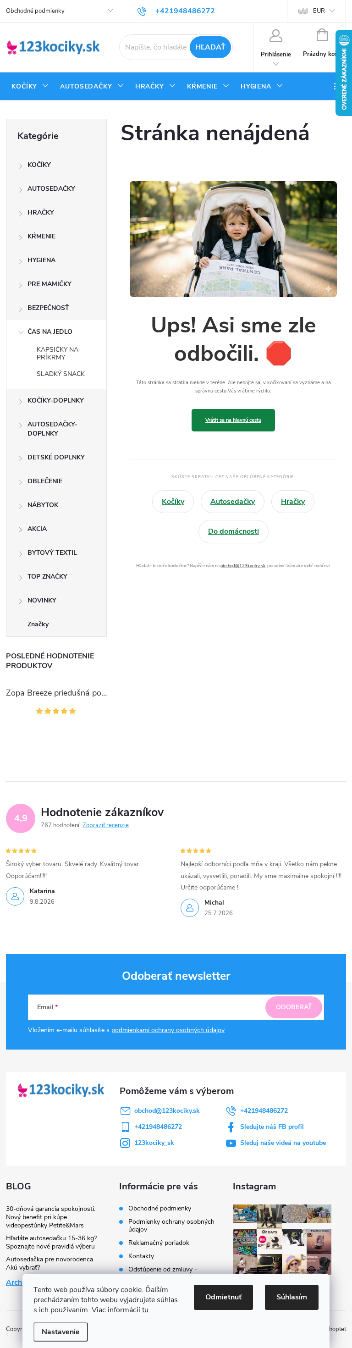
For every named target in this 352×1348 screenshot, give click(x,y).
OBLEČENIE (45, 481)
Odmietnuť (223, 1297)
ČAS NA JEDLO (50, 331)
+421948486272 (264, 1110)
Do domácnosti (233, 531)
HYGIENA (41, 260)
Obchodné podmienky (35, 11)
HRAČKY (41, 212)
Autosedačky (232, 502)
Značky (38, 624)
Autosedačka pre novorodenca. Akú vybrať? (50, 1263)
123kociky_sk (154, 1142)
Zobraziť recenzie (105, 825)
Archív (17, 1282)
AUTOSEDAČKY (51, 188)
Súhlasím (291, 1297)
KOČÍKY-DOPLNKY (56, 400)
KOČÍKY (39, 164)
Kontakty (141, 1256)
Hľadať (210, 47)
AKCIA (37, 529)
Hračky (293, 502)
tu (145, 1310)
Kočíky (173, 502)
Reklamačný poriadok (158, 1242)
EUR (319, 11)
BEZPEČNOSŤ (48, 308)
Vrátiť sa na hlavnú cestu (233, 420)
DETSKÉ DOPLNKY (56, 457)
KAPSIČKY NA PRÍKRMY (57, 353)
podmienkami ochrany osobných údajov (168, 1030)
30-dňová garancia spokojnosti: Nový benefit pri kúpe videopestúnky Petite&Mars (50, 1217)
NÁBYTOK (43, 505)
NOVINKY (42, 600)
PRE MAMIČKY (50, 284)
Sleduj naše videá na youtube (283, 1142)
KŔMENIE (41, 236)
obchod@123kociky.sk (242, 566)
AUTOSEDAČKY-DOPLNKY (52, 429)
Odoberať (294, 1007)
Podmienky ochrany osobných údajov (171, 1225)
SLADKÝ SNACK (61, 374)
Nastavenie (61, 1332)
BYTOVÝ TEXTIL (52, 552)
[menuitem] (30, 86)
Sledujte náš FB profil (272, 1126)
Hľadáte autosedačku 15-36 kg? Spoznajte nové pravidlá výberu (51, 1242)
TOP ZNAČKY (47, 576)
